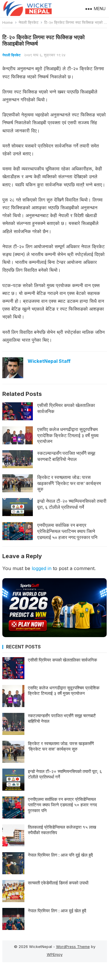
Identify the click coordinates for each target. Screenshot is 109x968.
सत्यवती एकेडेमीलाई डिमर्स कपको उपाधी (58, 883)
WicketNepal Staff (49, 361)
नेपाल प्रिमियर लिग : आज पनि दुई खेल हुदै (60, 855)
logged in (41, 568)
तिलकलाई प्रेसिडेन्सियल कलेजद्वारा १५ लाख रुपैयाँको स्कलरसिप (62, 830)
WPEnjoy (54, 954)
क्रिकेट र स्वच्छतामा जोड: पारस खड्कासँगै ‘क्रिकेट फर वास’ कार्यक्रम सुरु (69, 483)
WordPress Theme (73, 946)
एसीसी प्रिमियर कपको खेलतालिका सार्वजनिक (66, 408)
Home (7, 22)
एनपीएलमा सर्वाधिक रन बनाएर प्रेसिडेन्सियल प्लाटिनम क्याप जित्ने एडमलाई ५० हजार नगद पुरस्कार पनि (67, 531)
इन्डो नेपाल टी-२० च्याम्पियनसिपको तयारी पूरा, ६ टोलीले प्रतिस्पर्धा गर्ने (71, 504)
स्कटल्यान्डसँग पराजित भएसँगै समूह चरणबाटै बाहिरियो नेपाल (66, 456)
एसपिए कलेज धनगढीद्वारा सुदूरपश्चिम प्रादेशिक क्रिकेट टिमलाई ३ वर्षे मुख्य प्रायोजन (68, 435)
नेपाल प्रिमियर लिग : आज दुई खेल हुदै (57, 910)
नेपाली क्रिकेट (28, 22)
